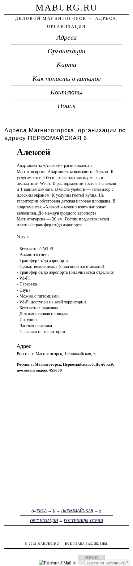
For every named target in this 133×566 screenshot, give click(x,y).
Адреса (67, 37)
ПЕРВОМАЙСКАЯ (77, 510)
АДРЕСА (39, 510)
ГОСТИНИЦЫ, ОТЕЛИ (83, 520)
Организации (66, 51)
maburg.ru (67, 7)
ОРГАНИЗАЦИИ (44, 520)
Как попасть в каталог (66, 78)
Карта (66, 64)
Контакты (66, 92)
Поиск (66, 106)
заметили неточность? (107, 562)
